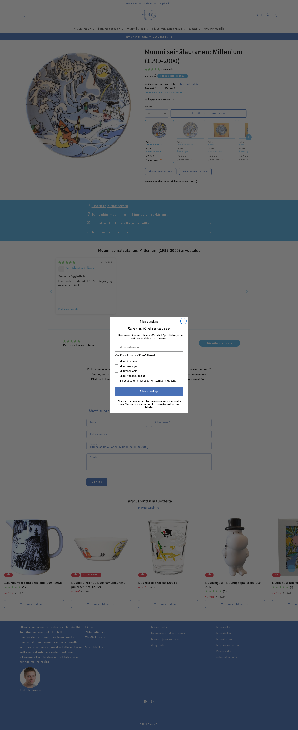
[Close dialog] (183, 321)
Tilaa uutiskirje (149, 391)
